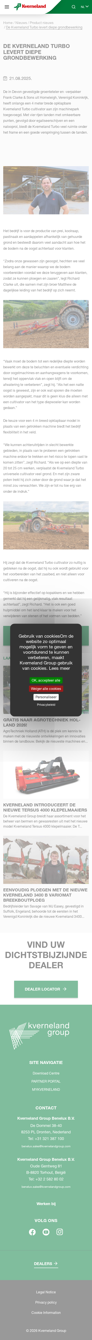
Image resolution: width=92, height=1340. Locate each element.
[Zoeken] (70, 23)
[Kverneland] (30, 6)
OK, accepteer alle (46, 680)
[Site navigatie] (7, 7)
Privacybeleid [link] (46, 704)
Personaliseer (46, 697)
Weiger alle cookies (46, 688)
